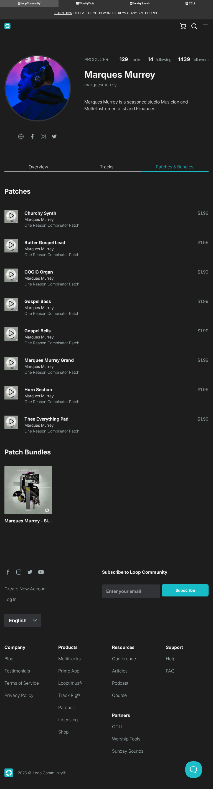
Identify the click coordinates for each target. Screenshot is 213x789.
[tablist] (106, 167)
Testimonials (17, 671)
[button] (21, 136)
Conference (124, 658)
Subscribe (185, 590)
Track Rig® (69, 695)
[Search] (194, 26)
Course (119, 695)
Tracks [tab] (106, 167)
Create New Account (25, 588)
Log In (10, 599)
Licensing (68, 719)
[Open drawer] (205, 26)
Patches (66, 707)
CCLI (117, 726)
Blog (8, 658)
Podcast (120, 683)
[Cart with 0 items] (183, 26)
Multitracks (69, 658)
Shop (63, 732)
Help (170, 658)
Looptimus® (70, 683)
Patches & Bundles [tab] (174, 167)
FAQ (170, 671)
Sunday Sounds (127, 751)
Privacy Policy (19, 695)
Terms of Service (21, 683)
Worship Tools (126, 739)
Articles (120, 671)
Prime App (68, 671)
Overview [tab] (38, 167)
